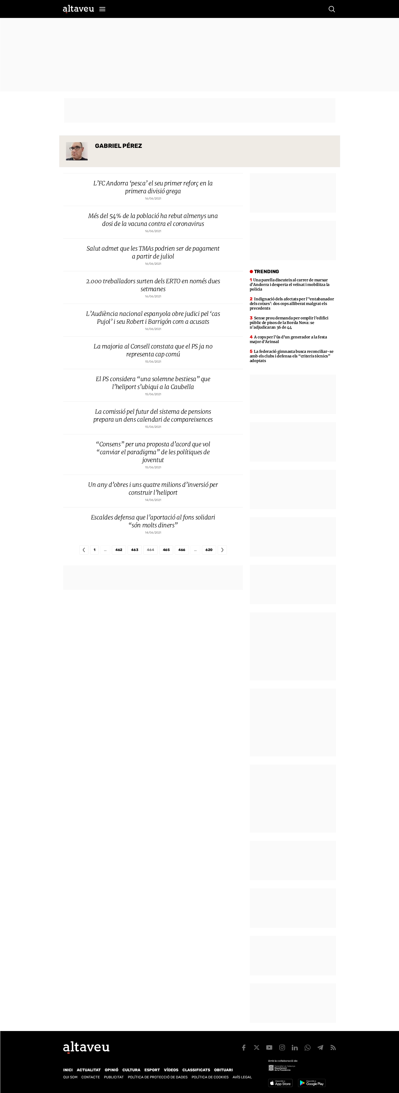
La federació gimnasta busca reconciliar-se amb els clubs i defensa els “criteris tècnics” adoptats (292, 356)
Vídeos (171, 1070)
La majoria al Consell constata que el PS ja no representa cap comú (153, 350)
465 (166, 550)
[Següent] (222, 550)
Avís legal (242, 1077)
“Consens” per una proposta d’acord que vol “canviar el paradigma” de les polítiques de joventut (153, 452)
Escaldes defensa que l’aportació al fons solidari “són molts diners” (153, 521)
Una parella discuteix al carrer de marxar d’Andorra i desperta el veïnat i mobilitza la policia (290, 285)
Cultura (131, 1070)
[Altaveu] (78, 9)
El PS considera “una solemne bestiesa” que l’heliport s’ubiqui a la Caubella (153, 383)
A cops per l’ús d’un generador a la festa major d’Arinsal (288, 339)
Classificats (196, 1070)
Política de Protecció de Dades (158, 1077)
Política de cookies (210, 1077)
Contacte (90, 1077)
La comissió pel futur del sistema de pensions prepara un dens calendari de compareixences (153, 415)
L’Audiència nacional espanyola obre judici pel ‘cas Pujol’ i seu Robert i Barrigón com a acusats (153, 317)
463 (134, 550)
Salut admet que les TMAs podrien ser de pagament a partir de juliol (153, 252)
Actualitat (89, 1070)
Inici (68, 1070)
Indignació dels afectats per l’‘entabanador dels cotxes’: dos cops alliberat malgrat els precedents (292, 304)
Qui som (70, 1077)
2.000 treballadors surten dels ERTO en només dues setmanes (153, 285)
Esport (152, 1070)
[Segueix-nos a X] (256, 1048)
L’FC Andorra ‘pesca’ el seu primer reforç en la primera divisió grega (153, 187)
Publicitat (114, 1077)
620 (209, 550)
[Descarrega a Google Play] (311, 1083)
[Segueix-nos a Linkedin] (295, 1048)
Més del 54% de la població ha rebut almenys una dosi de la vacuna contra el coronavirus (153, 220)
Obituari (223, 1070)
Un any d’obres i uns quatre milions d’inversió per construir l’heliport (153, 488)
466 (181, 550)
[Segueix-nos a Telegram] (320, 1048)
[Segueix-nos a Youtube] (269, 1048)
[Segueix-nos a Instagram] (282, 1048)
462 (118, 550)
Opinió (111, 1070)
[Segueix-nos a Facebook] (244, 1048)
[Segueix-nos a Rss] (333, 1048)
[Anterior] (83, 550)
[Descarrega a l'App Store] (280, 1083)
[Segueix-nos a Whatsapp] (308, 1048)
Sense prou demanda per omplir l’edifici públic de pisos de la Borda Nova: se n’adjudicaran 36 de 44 (289, 323)
